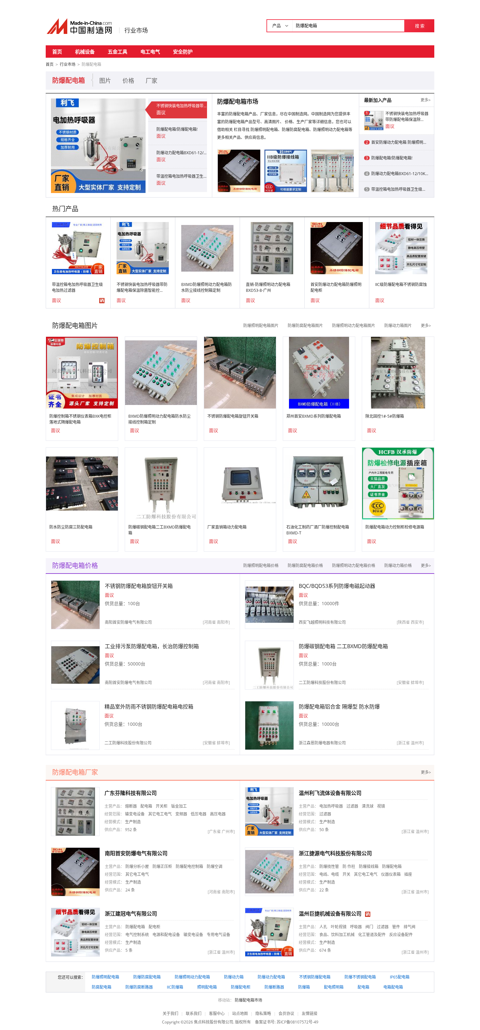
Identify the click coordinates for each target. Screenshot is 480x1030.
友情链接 (309, 1013)
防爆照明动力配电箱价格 (353, 565)
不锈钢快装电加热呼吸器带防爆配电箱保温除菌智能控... (142, 287)
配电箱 (146, 806)
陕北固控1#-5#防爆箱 (384, 416)
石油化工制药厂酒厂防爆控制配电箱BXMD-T (317, 530)
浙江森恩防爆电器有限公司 (322, 743)
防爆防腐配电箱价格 (305, 565)
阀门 (369, 927)
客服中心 (217, 1013)
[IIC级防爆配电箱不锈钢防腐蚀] (401, 247)
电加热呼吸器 (331, 806)
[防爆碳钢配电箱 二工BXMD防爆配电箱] (161, 483)
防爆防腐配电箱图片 (305, 325)
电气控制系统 (137, 934)
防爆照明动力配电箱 (192, 977)
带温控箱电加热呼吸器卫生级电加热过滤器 (181, 176)
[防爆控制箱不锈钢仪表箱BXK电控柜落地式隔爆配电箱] (82, 372)
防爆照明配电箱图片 (261, 325)
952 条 (131, 829)
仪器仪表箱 (391, 874)
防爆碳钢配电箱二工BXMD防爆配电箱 (159, 530)
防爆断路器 (274, 987)
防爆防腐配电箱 (147, 977)
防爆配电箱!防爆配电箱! (177, 129)
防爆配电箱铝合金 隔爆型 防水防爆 (339, 706)
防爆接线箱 (368, 866)
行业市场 (136, 30)
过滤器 (352, 806)
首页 (57, 51)
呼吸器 (356, 927)
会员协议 (286, 1013)
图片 (105, 80)
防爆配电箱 (392, 866)
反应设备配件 (401, 934)
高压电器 (218, 814)
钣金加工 (179, 806)
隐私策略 (263, 1013)
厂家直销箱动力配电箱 (227, 527)
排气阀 (409, 927)
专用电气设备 (218, 934)
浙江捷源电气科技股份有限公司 (335, 853)
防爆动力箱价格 (398, 565)
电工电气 (150, 51)
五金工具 (117, 51)
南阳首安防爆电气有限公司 (128, 622)
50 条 (324, 829)
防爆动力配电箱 (271, 977)
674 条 (325, 950)
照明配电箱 (207, 987)
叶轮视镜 (338, 927)
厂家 (151, 80)
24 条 (130, 890)
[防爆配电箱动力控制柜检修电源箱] (398, 483)
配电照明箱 (334, 987)
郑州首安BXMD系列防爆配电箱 (313, 416)
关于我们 (170, 1013)
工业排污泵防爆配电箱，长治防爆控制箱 (152, 646)
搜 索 (419, 26)
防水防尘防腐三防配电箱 (70, 527)
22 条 (324, 890)
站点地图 (240, 1013)
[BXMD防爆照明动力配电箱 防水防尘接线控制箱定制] (207, 247)
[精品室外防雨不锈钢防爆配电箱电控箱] (75, 725)
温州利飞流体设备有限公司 (330, 793)
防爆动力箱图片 (398, 325)
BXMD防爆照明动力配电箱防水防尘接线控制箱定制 (206, 287)
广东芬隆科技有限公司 (130, 793)
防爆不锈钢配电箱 (360, 977)
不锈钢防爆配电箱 (314, 977)
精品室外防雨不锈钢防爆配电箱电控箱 (148, 706)
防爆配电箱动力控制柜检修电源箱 (394, 527)
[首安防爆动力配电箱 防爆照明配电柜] (239, 170)
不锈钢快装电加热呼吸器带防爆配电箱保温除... (406, 116)
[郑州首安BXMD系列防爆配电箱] (319, 372)
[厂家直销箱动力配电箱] (240, 483)
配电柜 (154, 927)
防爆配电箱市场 (248, 1000)
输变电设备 (135, 814)
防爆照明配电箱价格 (261, 565)
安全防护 (183, 51)
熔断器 (131, 806)
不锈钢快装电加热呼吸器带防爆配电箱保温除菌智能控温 (181, 106)
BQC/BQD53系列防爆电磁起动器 (337, 586)
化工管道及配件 (372, 934)
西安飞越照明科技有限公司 (322, 622)
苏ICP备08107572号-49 (297, 1022)
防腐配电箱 (101, 987)
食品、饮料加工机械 (337, 934)
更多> (426, 100)
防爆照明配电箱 (105, 977)
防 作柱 (349, 866)
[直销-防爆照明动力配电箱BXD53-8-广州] (272, 247)
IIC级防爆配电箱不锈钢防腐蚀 (401, 284)
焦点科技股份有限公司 (213, 1022)
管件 (396, 927)
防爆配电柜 (240, 987)
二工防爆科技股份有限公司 (322, 682)
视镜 (381, 806)
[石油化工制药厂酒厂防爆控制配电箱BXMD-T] (319, 483)
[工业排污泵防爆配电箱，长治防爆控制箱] (75, 664)
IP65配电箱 (399, 977)
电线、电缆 (329, 874)
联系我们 (193, 1013)
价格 (128, 80)
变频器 (181, 814)
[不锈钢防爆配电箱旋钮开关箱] (240, 372)
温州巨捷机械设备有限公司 (330, 913)
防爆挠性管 (329, 866)
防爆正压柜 (162, 866)
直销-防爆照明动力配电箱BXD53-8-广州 (268, 287)
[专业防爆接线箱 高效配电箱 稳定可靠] (285, 170)
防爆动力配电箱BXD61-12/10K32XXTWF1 (181, 153)
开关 (346, 874)
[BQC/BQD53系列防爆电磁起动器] (269, 604)
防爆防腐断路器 (139, 987)
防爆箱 (304, 987)
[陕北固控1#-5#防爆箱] (398, 372)
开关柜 (162, 806)
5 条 (129, 950)
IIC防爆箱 (175, 987)
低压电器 (198, 814)
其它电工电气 (160, 814)
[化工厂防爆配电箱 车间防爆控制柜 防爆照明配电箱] (332, 170)
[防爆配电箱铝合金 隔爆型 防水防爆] (269, 725)
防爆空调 (214, 866)
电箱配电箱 (393, 987)
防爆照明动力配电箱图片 (353, 325)
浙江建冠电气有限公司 (131, 913)
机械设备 (85, 51)
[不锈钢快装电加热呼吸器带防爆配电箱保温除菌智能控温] (98, 145)
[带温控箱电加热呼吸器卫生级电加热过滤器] (78, 247)
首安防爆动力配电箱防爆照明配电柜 (336, 287)
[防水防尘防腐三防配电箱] (82, 483)
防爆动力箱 (234, 977)
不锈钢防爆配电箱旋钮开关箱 (232, 416)
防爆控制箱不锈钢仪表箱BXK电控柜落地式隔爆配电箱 (80, 419)
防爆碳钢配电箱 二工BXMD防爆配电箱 (343, 646)
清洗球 (368, 806)
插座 (408, 874)
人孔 (323, 927)
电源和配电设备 (166, 934)
